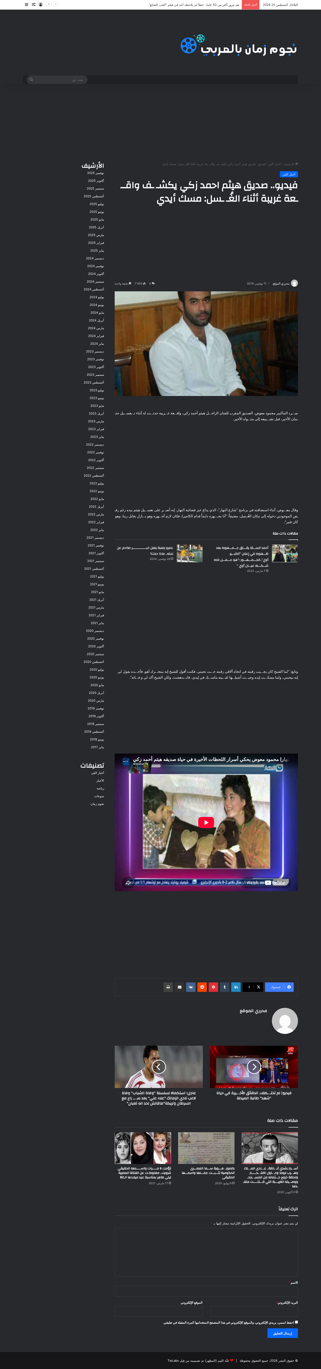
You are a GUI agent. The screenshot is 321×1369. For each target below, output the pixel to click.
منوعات (99, 796)
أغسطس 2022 (94, 475)
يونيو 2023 (97, 398)
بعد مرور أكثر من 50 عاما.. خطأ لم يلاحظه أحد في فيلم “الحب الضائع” (194, 5)
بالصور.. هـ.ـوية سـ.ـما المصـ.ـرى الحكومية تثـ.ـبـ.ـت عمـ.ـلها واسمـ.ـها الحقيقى (208, 1172)
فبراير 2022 (96, 522)
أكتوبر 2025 (96, 180)
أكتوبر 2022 (96, 460)
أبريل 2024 (96, 320)
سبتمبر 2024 (95, 281)
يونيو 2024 (97, 305)
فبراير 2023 (96, 429)
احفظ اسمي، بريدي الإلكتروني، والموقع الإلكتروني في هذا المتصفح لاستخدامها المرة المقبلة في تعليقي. (228, 1322)
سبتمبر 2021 (95, 561)
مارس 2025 (96, 235)
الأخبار (100, 780)
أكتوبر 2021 (96, 553)
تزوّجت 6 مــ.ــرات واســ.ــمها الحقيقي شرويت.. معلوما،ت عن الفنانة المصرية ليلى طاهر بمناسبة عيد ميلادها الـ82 (144, 1172)
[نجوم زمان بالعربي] (239, 42)
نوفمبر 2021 (96, 545)
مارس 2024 (96, 328)
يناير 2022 (97, 530)
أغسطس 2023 (94, 382)
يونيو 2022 (97, 491)
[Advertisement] (160, 121)
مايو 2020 (97, 685)
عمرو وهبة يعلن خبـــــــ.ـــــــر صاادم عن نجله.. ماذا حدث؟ (145, 551)
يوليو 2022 (97, 483)
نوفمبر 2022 (95, 452)
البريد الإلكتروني (286, 1302)
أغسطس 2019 (94, 731)
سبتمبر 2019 (95, 724)
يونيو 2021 (97, 584)
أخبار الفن (274, 164)
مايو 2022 (97, 499)
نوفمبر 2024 (95, 266)
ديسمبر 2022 (95, 444)
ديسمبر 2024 (95, 258)
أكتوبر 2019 (96, 716)
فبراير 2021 (96, 615)
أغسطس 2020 (94, 662)
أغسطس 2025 (94, 196)
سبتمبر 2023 (95, 374)
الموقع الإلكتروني (192, 1302)
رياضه (100, 788)
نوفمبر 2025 (95, 173)
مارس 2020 (96, 700)
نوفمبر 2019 (96, 708)
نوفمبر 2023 (95, 359)
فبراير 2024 (96, 336)
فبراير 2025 (96, 243)
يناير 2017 (97, 747)
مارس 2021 (96, 607)
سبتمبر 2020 (95, 654)
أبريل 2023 (96, 413)
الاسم (293, 1282)
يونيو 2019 (97, 739)
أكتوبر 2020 (96, 646)
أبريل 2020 (96, 693)
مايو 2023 (97, 406)
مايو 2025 (97, 219)
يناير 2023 (97, 437)
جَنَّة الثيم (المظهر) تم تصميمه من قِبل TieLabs (198, 1360)
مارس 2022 (96, 514)
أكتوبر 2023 (96, 367)
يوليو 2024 (97, 297)
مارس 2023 (96, 421)
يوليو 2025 (97, 204)
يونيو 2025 (97, 212)
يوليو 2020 (97, 669)
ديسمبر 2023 (95, 351)
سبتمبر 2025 (95, 188)
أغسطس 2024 (94, 289)
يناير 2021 (97, 623)
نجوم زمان (97, 804)
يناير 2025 (97, 250)
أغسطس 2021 (94, 568)
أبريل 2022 (96, 506)
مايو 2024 (97, 312)
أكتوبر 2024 (96, 274)
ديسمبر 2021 (95, 537)
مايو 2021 (97, 592)
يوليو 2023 (97, 390)
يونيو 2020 (97, 677)
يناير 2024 (97, 343)
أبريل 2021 (96, 599)
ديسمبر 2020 (95, 631)
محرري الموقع (281, 283)
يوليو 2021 (97, 576)
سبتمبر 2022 (95, 468)
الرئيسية (289, 164)
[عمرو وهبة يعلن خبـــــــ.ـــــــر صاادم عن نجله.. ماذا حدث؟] (190, 553)
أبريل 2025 (96, 227)
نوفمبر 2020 (95, 638)
